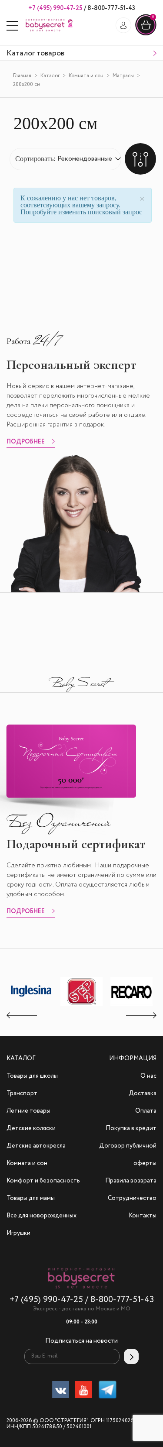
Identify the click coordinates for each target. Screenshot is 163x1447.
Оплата (145, 1111)
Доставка (142, 1093)
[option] (32, 992)
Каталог (50, 76)
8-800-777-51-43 (110, 8)
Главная (22, 76)
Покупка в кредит (131, 1128)
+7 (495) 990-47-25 (55, 8)
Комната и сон (86, 76)
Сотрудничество (132, 1198)
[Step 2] (81, 1005)
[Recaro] (131, 1005)
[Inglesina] (32, 1004)
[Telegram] (107, 1391)
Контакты (142, 1216)
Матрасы (123, 76)
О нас (148, 1076)
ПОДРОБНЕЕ (26, 442)
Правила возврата (130, 1181)
